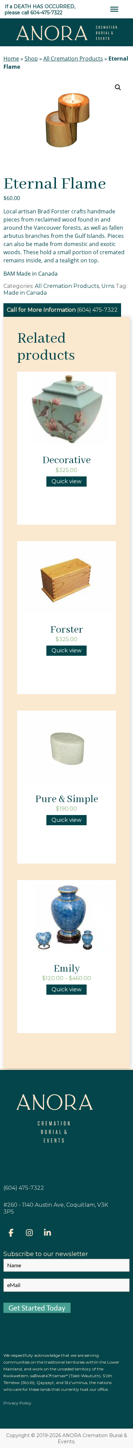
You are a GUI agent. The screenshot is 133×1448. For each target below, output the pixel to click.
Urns (107, 286)
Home (11, 58)
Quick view (66, 481)
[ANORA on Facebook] (11, 1233)
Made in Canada (25, 293)
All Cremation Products (73, 58)
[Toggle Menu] (114, 9)
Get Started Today (37, 1307)
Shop (31, 58)
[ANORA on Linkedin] (47, 1233)
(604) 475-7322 (97, 310)
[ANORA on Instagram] (29, 1233)
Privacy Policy (17, 1402)
